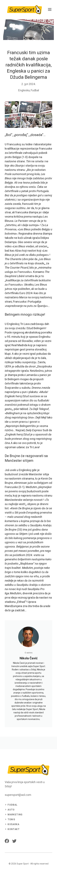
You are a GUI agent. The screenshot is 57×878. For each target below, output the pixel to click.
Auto (11, 809)
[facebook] (7, 841)
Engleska (24, 90)
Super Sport (23, 863)
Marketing (15, 814)
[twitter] (14, 841)
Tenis (11, 819)
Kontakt (14, 829)
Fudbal (35, 90)
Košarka (13, 824)
